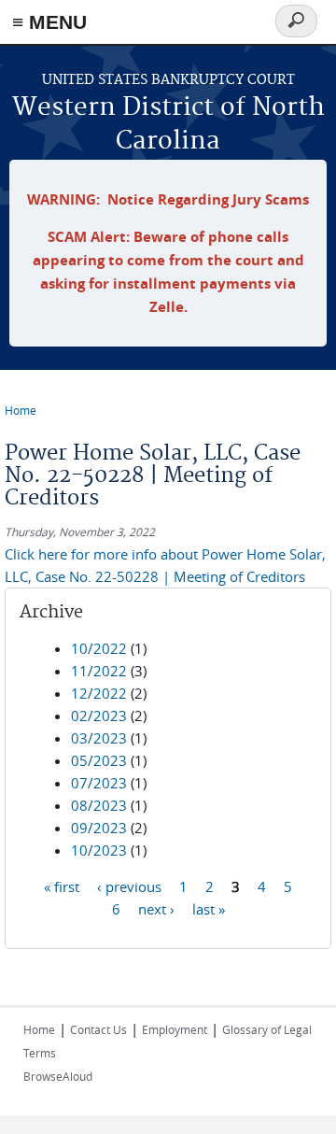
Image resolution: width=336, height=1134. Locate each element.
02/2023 (99, 715)
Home (20, 410)
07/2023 (99, 782)
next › (156, 909)
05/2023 (99, 760)
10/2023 (99, 850)
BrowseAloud (57, 1076)
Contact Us (98, 1029)
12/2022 (99, 693)
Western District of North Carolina (168, 124)
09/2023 (99, 827)
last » (208, 909)
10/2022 (99, 648)
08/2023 (99, 805)
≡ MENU (49, 22)
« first (61, 886)
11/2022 (99, 670)
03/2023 (99, 738)
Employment (174, 1029)
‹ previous (129, 886)
